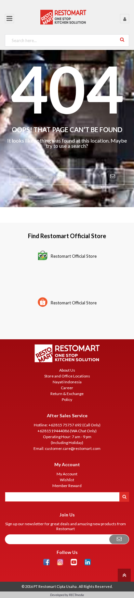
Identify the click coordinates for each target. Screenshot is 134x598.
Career (67, 387)
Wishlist (67, 479)
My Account (67, 473)
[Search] (122, 39)
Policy (67, 399)
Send (112, 175)
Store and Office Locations (67, 376)
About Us (67, 370)
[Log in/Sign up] (124, 18)
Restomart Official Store (74, 256)
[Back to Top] (123, 575)
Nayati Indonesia (67, 381)
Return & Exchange (67, 393)
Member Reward (67, 485)
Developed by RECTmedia (67, 595)
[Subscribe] (119, 539)
